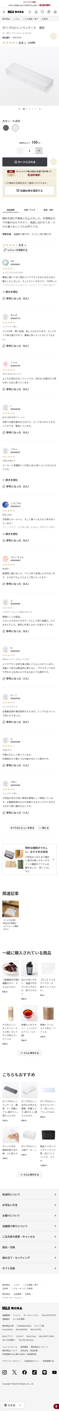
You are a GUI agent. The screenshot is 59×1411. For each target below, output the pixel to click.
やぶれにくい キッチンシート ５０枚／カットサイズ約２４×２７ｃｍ (10, 1031)
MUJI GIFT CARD (46, 1336)
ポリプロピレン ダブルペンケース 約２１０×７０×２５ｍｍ (48, 1106)
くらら (14, 362)
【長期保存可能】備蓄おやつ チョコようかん (10, 983)
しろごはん (16, 503)
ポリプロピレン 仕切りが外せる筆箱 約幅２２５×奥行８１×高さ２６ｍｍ (29, 1108)
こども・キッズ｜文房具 (22, 1288)
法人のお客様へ (9, 1339)
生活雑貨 (17, 1294)
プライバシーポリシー (11, 1361)
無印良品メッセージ (39, 1346)
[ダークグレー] (5, 127)
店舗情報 (6, 1315)
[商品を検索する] (29, 10)
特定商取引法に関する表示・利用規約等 (19, 1354)
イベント (17, 1315)
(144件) (31, 42)
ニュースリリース (9, 1346)
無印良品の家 (8, 1325)
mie (12, 261)
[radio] (5, 127)
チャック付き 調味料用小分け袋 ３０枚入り (10, 1150)
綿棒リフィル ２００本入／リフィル (48, 1028)
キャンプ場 (39, 1325)
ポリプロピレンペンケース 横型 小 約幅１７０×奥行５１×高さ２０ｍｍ (10, 1108)
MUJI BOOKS (21, 1329)
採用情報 (24, 1346)
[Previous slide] (19, 109)
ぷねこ (14, 781)
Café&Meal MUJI (24, 1325)
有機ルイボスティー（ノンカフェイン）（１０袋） (29, 1030)
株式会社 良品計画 (29, 1350)
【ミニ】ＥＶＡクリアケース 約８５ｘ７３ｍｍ (48, 985)
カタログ (20, 1336)
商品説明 (10, 209)
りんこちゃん (17, 557)
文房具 (45, 18)
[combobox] (13, 1405)
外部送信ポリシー (31, 1361)
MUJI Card (31, 1336)
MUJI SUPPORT (49, 1315)
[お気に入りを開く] (42, 10)
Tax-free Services (26, 1339)
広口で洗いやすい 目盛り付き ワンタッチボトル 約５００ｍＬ (29, 986)
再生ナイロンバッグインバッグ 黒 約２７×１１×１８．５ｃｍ (48, 1153)
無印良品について (9, 1350)
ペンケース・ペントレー (12, 1297)
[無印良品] (12, 1308)
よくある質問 (18, 1319)
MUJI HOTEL (36, 1329)
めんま (14, 315)
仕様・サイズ (29, 209)
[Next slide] (40, 109)
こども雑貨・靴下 (30, 18)
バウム (14, 449)
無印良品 (6, 18)
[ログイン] (36, 10)
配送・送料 (48, 209)
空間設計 (6, 1319)
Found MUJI (7, 1329)
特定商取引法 (48, 1361)
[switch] (53, 36)
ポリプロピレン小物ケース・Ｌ (29, 1148)
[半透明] (15, 127)
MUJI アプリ (7, 1336)
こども (16, 18)
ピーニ (14, 695)
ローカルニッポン (31, 1315)
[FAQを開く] (48, 10)
